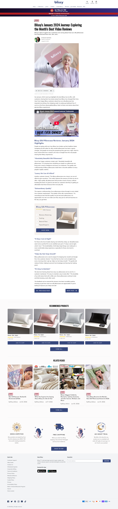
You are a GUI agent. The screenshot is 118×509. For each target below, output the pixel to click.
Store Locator (10, 491)
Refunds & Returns (12, 475)
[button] (87, 2)
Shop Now (45, 230)
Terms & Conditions (12, 471)
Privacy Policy (10, 473)
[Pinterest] (15, 501)
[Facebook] (8, 501)
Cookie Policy (10, 480)
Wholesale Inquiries (12, 467)
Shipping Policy (11, 477)
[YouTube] (22, 501)
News (37, 20)
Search (9, 488)
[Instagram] (18, 501)
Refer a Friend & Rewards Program (16, 486)
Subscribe (106, 461)
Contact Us (10, 464)
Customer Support (12, 460)
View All (59, 349)
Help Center (10, 462)
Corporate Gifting (11, 469)
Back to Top (59, 448)
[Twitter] (12, 501)
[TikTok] (25, 501)
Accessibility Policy (12, 484)
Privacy (9, 482)
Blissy (12, 506)
